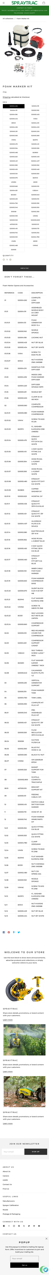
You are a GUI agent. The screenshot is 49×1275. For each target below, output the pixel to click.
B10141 (14, 123)
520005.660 (14, 186)
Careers (6, 1176)
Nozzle (5, 1210)
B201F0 (35, 140)
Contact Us (7, 1184)
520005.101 (35, 224)
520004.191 (35, 106)
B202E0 (13, 195)
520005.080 (35, 135)
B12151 (35, 182)
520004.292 (14, 127)
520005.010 (35, 186)
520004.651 (13, 190)
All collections (8, 18)
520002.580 (14, 165)
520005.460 (35, 169)
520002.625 (14, 157)
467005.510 (13, 224)
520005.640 (35, 195)
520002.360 (35, 211)
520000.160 (35, 110)
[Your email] (13, 1152)
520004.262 (14, 106)
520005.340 (14, 207)
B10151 (35, 241)
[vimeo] (33, 1226)
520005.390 (35, 203)
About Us (6, 1171)
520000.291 (13, 131)
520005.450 (14, 169)
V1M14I (13, 140)
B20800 (35, 152)
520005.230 (14, 199)
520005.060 (14, 135)
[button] (8, 43)
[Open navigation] (5, 3)
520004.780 (35, 237)
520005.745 (14, 233)
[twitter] (28, 1226)
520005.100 (14, 173)
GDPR (5, 1180)
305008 (13, 211)
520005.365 (35, 148)
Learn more (8, 1020)
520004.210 (35, 123)
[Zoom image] (24, 43)
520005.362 (35, 165)
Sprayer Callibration (11, 1205)
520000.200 (35, 131)
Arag (4, 92)
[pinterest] (18, 1226)
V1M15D (13, 182)
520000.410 (14, 228)
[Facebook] (3, 932)
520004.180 (14, 114)
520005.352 (35, 233)
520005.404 (14, 119)
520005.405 (35, 157)
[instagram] (13, 1226)
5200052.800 (35, 220)
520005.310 (35, 199)
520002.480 (14, 245)
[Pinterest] (8, 932)
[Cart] (43, 2)
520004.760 (14, 203)
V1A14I (35, 119)
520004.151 (13, 110)
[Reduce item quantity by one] (3, 259)
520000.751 (35, 228)
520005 (13, 249)
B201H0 (35, 178)
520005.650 (35, 173)
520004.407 (35, 161)
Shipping (6, 97)
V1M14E (35, 245)
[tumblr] (23, 1226)
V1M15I (13, 241)
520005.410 (35, 144)
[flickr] (8, 1226)
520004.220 (35, 127)
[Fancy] (13, 932)
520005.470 (14, 144)
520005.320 (14, 220)
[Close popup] (46, 1238)
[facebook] (3, 1226)
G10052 (35, 216)
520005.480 (14, 152)
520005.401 (14, 161)
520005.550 (35, 207)
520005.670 (14, 178)
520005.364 (14, 148)
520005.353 (14, 237)
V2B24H (35, 190)
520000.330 (14, 216)
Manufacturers (9, 1201)
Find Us (6, 1189)
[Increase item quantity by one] (10, 259)
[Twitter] (18, 932)
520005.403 (35, 114)
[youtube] (38, 1226)
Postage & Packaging (11, 1214)
